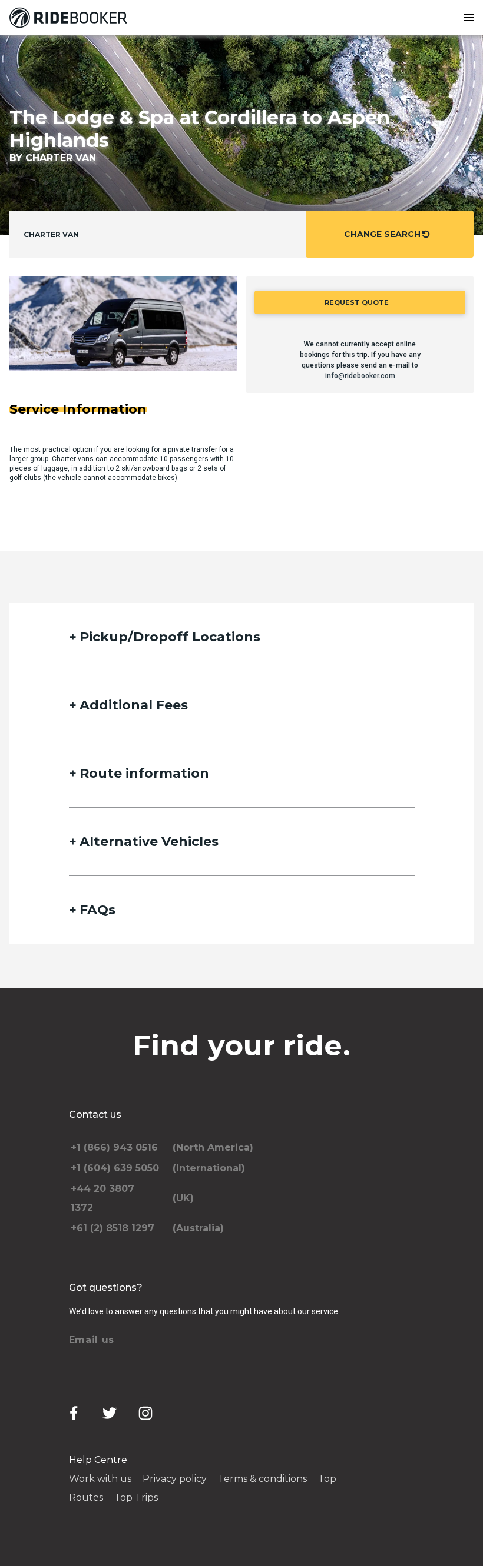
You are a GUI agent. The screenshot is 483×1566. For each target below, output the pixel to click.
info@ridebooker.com (360, 376)
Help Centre (98, 1459)
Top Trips (136, 1497)
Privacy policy (175, 1478)
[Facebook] (73, 1413)
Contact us (95, 1114)
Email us (92, 1339)
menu (469, 18)
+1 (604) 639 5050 (115, 1168)
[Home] (70, 17)
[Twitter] (109, 1413)
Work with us (100, 1478)
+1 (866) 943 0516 (114, 1147)
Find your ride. (241, 1045)
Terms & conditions (262, 1478)
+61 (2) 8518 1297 (112, 1228)
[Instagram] (145, 1413)
